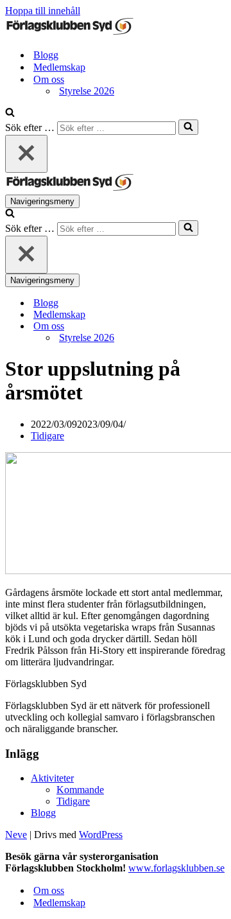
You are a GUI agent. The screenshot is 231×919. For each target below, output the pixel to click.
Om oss (48, 890)
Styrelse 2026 (86, 90)
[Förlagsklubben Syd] (69, 32)
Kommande (80, 789)
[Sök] (10, 113)
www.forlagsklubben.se (176, 867)
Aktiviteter (52, 778)
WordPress (101, 834)
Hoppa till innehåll (42, 10)
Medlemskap (59, 67)
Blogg (45, 54)
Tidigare (47, 435)
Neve (16, 834)
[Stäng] (26, 154)
